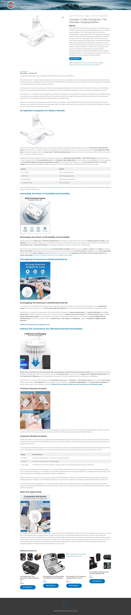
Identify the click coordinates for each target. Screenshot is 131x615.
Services (65, 606)
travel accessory (90, 65)
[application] (64, 5)
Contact (65, 602)
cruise (89, 62)
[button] (63, 17)
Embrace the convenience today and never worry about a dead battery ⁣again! (76, 384)
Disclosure (65, 604)
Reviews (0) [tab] (33, 73)
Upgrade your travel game (53, 187)
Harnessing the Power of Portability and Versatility (45, 193)
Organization (72, 65)
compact (84, 62)
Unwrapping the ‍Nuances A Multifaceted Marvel (43, 259)
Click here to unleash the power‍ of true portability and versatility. (52, 255)
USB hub (98, 65)
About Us (65, 608)
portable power (81, 65)
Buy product (75, 58)
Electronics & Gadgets (97, 62)
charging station (76, 62)
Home (71, 16)
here (37, 543)
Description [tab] (24, 73)
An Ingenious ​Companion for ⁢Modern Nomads (42, 110)
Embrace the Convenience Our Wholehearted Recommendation (51, 329)
